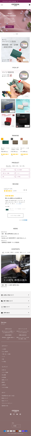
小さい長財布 (5, 351)
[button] (2, 5)
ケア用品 (4, 361)
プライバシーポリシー (7, 403)
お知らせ (4, 370)
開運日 (3, 382)
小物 (3, 359)
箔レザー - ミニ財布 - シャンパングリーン (17, 207)
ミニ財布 (4, 349)
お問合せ (4, 384)
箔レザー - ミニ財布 (25, 148)
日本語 (14, 425)
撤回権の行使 (5, 405)
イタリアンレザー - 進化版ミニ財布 (15, 148)
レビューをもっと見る (15, 215)
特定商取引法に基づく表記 (8, 395)
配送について (5, 398)
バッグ (3, 356)
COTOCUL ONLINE (13, 433)
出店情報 (4, 377)
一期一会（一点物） (6, 354)
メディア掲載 (5, 372)
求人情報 (4, 375)
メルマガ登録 (5, 387)
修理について (5, 380)
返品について (5, 400)
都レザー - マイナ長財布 (5, 148)
